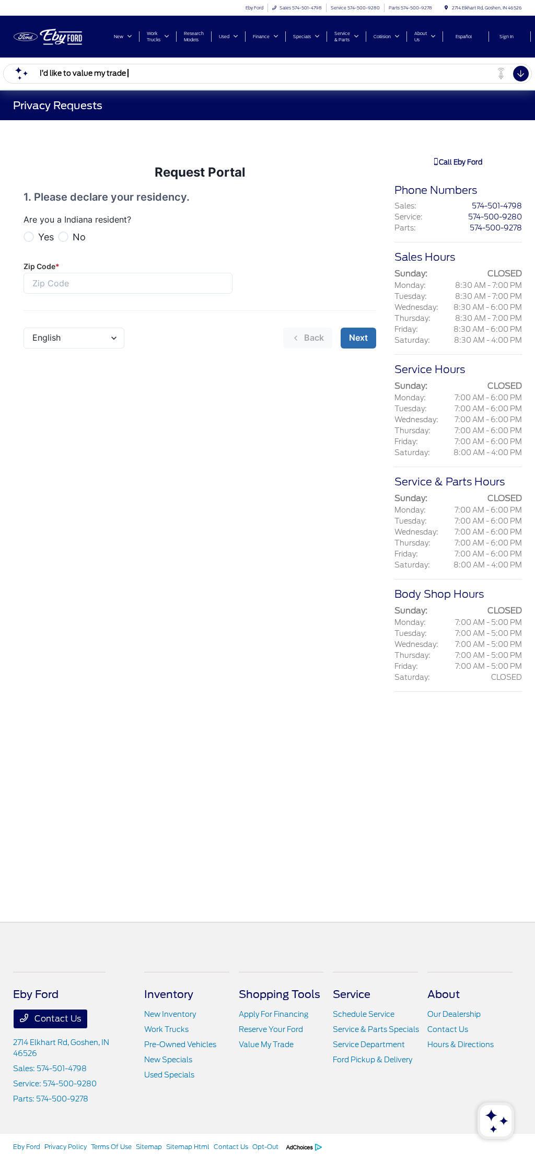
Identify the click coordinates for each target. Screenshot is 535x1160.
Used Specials (169, 1075)
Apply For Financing (273, 1014)
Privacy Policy (65, 1147)
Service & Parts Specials (376, 1029)
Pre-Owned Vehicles (180, 1044)
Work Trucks (166, 1029)
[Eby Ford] (60, 36)
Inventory (168, 994)
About (443, 994)
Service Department (369, 1044)
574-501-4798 (497, 206)
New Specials (168, 1059)
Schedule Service (363, 1014)
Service (351, 994)
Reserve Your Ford (271, 1029)
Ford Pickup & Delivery (372, 1059)
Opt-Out (265, 1147)
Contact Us (56, 1019)
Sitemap (149, 1147)
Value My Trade (266, 1044)
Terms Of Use (111, 1147)
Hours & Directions (460, 1044)
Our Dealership (454, 1014)
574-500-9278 (496, 228)
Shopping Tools (279, 994)
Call (459, 162)
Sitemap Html (188, 1147)
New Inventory (170, 1014)
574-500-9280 (495, 217)
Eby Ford (26, 1147)
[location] (446, 7)
